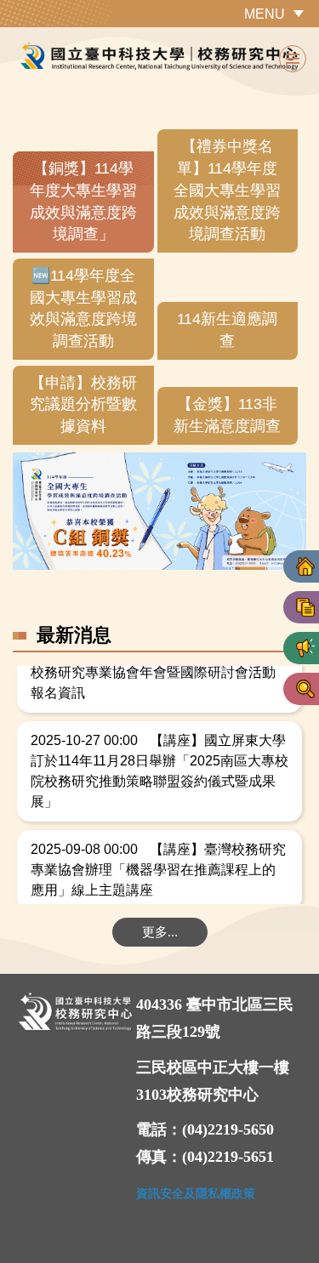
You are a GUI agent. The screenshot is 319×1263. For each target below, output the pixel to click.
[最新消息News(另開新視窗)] (305, 648)
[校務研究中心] (159, 56)
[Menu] (292, 58)
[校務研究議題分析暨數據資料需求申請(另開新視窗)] (305, 607)
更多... (160, 931)
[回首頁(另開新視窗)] (305, 566)
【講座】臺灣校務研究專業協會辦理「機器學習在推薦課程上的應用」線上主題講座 (158, 868)
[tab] (83, 202)
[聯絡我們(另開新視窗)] (305, 689)
